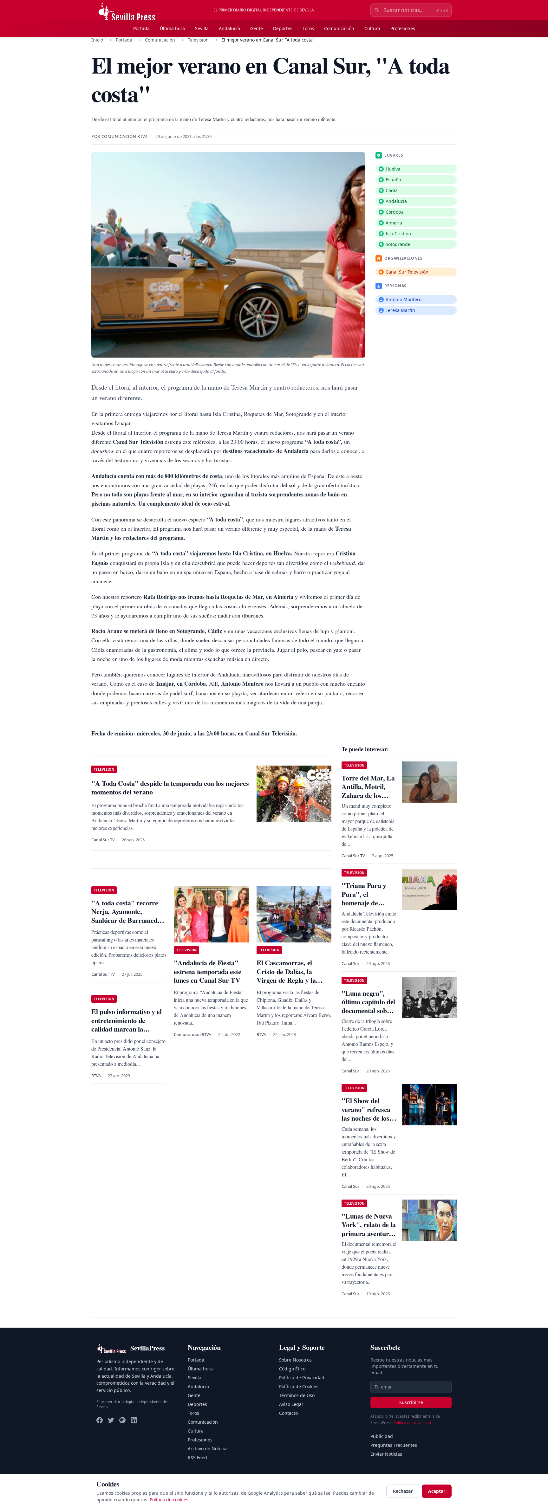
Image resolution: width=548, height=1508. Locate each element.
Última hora (172, 28)
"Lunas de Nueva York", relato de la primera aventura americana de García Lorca (369, 1233)
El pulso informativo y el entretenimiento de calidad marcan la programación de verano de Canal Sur (126, 1029)
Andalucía (229, 28)
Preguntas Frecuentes (393, 1445)
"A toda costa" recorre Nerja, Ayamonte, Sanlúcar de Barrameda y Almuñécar (128, 915)
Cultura (372, 28)
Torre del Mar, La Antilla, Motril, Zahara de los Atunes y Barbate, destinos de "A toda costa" (368, 800)
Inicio (97, 40)
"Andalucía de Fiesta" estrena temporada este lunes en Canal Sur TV (207, 971)
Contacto (288, 1413)
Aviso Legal (291, 1404)
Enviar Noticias (386, 1454)
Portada (141, 28)
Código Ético (292, 1369)
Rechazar (403, 1491)
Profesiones (402, 28)
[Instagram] (122, 1420)
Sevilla (202, 28)
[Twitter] (111, 1420)
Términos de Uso (297, 1395)
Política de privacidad (412, 1422)
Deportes (282, 28)
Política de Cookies (298, 1386)
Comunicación (339, 28)
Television (198, 40)
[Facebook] (99, 1420)
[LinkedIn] (134, 1420)
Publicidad (381, 1436)
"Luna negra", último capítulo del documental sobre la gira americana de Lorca (368, 1010)
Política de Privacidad (301, 1378)
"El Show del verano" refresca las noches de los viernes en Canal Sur (366, 1118)
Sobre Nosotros (295, 1360)
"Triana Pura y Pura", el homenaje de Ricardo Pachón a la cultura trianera (368, 902)
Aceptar (436, 1491)
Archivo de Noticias (208, 1449)
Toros (308, 28)
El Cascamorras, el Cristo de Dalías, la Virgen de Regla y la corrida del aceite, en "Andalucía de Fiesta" (289, 980)
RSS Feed (197, 1457)
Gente (256, 28)
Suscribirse (411, 1402)
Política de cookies (169, 1500)
